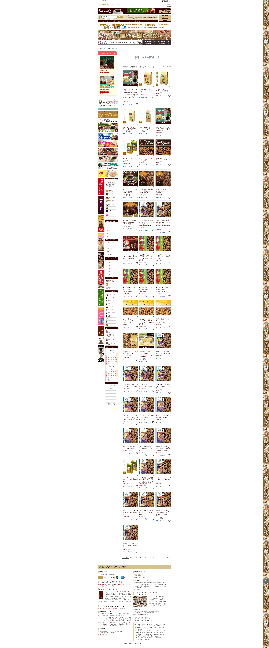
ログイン (163, 6)
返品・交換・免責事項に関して (142, 577)
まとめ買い (130, 17)
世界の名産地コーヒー (111, 201)
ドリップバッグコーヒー (111, 205)
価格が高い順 (142, 67)
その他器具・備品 (111, 325)
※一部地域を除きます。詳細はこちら (109, 586)
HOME (100, 48)
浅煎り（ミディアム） (111, 254)
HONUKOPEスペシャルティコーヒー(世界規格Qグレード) (112, 186)
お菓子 (144, 17)
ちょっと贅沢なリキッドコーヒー (111, 281)
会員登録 (169, 6)
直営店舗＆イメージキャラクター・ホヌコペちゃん (111, 404)
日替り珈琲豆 (112, 21)
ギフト (109, 217)
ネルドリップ (110, 300)
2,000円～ (108, 265)
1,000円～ (108, 262)
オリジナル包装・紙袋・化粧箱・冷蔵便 (111, 343)
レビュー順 (151, 67)
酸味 (107, 236)
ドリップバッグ (138, 17)
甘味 (107, 230)
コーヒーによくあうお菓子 (111, 331)
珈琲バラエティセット (111, 288)
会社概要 (169, 4)
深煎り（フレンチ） (110, 242)
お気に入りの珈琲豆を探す (134, 21)
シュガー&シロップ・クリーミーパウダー (111, 335)
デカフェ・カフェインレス (111, 211)
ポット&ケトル (111, 309)
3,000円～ (108, 268)
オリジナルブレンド (111, 198)
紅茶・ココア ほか (111, 339)
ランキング (105, 21)
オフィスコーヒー (111, 312)
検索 (120, 17)
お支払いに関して (139, 574)
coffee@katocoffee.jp (142, 614)
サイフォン (110, 303)
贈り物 (118, 21)
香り (107, 224)
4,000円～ (108, 271)
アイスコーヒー (133, 18)
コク (107, 227)
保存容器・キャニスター (111, 316)
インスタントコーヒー (111, 284)
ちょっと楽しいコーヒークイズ (111, 389)
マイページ (123, 21)
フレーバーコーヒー (111, 215)
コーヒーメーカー (111, 297)
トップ (100, 21)
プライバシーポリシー (140, 589)
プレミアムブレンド (111, 194)
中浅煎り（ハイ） (110, 251)
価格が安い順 (133, 67)
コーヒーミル (110, 306)
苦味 (107, 233)
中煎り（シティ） (110, 248)
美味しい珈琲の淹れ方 (111, 385)
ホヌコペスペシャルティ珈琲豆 (111, 191)
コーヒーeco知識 (110, 398)
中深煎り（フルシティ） (110, 246)
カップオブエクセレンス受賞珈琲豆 (111, 182)
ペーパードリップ (111, 294)
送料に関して (138, 575)
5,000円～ (108, 274)
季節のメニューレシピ (111, 401)
